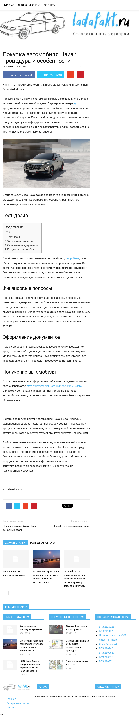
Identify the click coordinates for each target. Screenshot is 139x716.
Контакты (50, 4)
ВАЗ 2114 (106, 631)
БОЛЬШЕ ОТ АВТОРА (42, 542)
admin (9, 66)
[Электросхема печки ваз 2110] (56, 665)
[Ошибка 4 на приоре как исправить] (56, 629)
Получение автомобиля (21, 249)
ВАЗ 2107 (106, 648)
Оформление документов (22, 245)
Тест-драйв (13, 237)
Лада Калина (108, 644)
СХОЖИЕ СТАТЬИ (15, 542)
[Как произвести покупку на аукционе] (16, 559)
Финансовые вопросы (20, 241)
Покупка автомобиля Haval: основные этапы (20, 528)
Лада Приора (108, 639)
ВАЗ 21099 (107, 652)
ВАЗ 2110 (107, 626)
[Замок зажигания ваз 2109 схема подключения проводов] (56, 644)
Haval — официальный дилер (72, 526)
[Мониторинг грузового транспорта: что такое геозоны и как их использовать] (46, 559)
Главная (9, 4)
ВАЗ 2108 (106, 657)
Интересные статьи (28, 4)
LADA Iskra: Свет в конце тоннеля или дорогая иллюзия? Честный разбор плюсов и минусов (74, 578)
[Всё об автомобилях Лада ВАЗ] (69, 25)
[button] (132, 5)
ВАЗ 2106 (105, 661)
